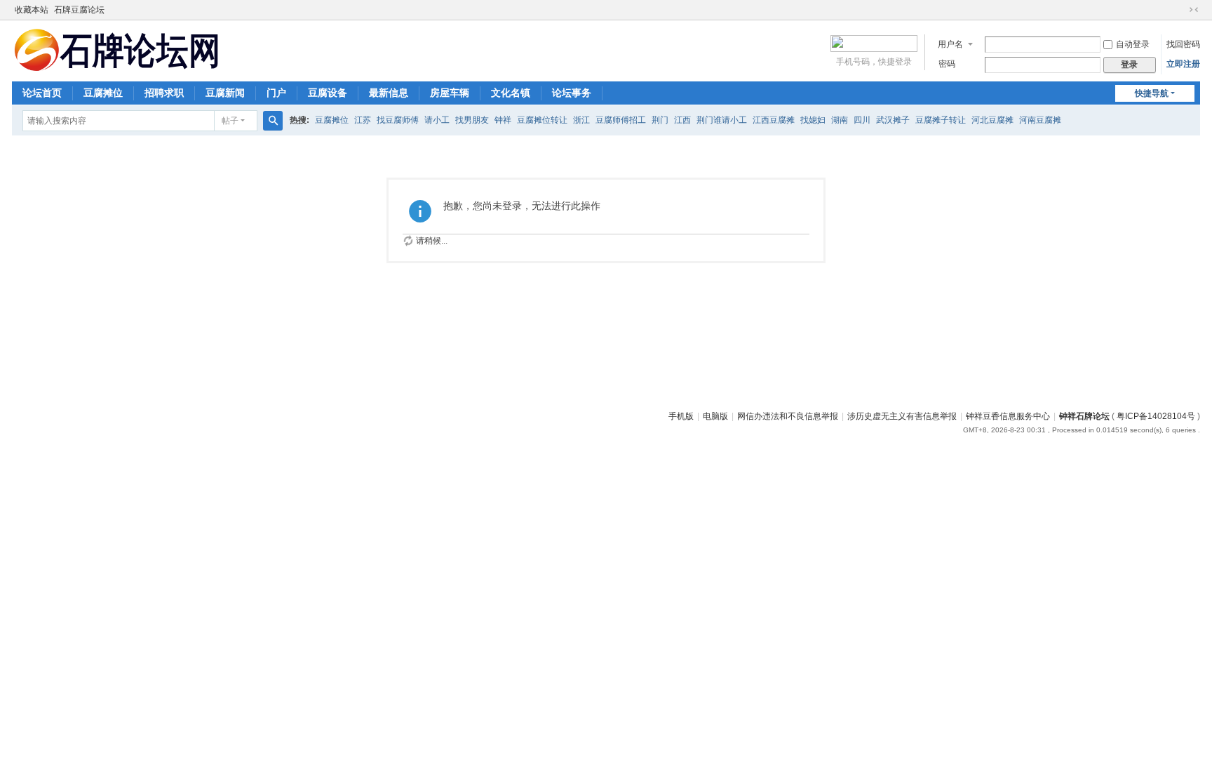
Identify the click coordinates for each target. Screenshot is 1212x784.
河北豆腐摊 (992, 120)
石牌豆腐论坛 (79, 10)
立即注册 (1183, 64)
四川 (862, 120)
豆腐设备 (327, 92)
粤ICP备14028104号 (1156, 416)
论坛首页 (42, 92)
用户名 (950, 44)
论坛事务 (571, 92)
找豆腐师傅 (398, 120)
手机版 (681, 416)
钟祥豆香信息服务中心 (1008, 416)
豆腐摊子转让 (940, 120)
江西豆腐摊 (774, 120)
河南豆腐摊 (1040, 120)
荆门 (660, 120)
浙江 (581, 120)
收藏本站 (31, 10)
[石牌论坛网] (117, 49)
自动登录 (1133, 44)
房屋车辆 (449, 92)
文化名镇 (510, 92)
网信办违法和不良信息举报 (787, 416)
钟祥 (502, 120)
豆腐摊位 (103, 92)
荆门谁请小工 (721, 120)
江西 (682, 120)
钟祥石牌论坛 (1084, 416)
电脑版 (715, 416)
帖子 (230, 121)
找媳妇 (813, 120)
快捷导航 (1152, 93)
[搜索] (273, 121)
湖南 (839, 120)
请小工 (437, 120)
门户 (276, 92)
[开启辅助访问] (1180, 10)
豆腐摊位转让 (542, 120)
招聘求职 (164, 92)
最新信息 (388, 92)
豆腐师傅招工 (620, 120)
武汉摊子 (893, 120)
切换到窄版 (1193, 10)
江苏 (362, 120)
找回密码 (1183, 44)
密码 (946, 64)
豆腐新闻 (225, 92)
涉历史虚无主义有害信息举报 (902, 416)
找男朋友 (472, 120)
